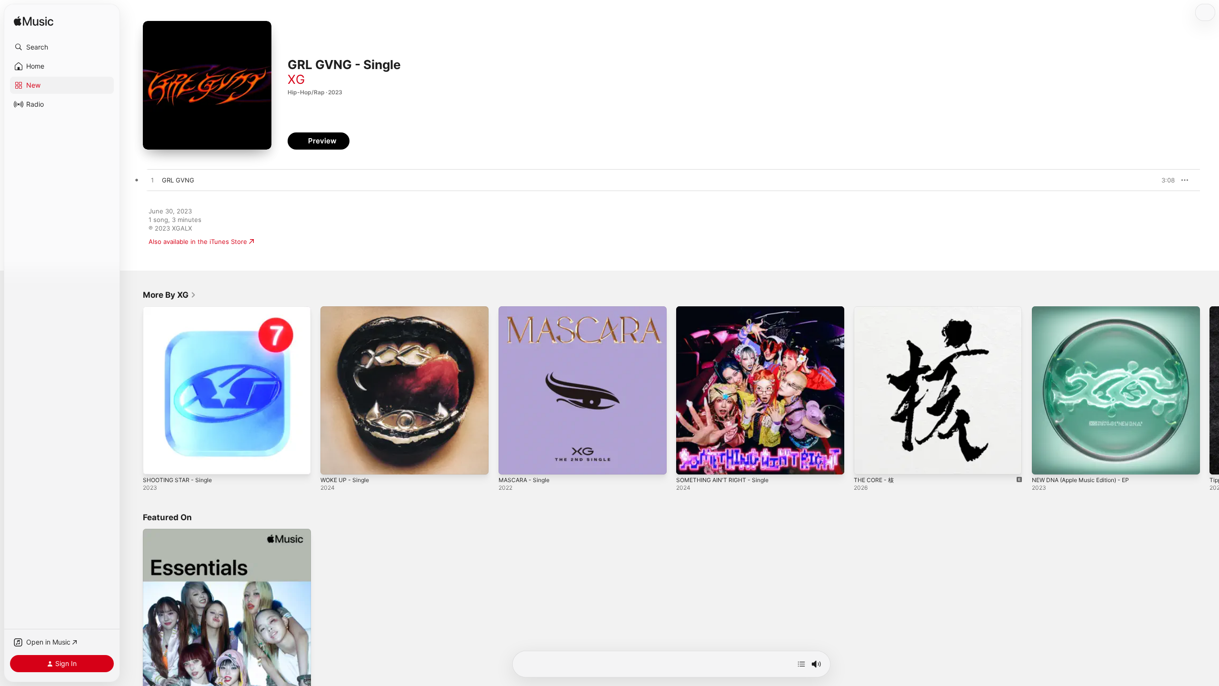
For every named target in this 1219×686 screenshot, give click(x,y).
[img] (33, 21)
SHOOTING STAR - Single (180, 310)
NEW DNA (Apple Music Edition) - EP (1086, 310)
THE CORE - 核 (876, 310)
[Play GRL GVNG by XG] (152, 180)
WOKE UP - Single (347, 310)
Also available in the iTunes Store (198, 241)
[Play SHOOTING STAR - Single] (155, 462)
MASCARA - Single (526, 310)
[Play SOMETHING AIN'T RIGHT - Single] (688, 462)
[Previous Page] (133, 390)
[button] (61, 47)
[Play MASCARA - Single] (510, 462)
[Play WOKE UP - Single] (332, 462)
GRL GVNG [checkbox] (178, 180)
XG (296, 79)
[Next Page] (1209, 390)
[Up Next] (801, 664)
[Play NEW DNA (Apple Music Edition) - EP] (1044, 462)
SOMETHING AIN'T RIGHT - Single (726, 310)
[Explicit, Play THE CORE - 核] (866, 462)
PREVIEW (1164, 180)
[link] (169, 295)
